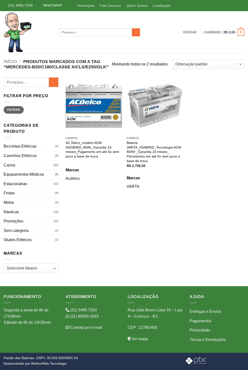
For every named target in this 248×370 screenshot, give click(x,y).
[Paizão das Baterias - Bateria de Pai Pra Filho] (28, 32)
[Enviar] (136, 32)
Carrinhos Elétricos (20, 156)
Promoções (86, 6)
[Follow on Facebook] (236, 6)
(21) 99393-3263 (84, 316)
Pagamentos (200, 321)
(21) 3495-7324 (83, 310)
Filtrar (13, 109)
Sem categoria (16, 230)
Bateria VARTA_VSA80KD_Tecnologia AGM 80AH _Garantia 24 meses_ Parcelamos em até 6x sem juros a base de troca (154, 152)
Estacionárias (15, 184)
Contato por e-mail (86, 327)
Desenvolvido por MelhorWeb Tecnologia (35, 363)
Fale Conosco (110, 6)
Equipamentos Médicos (24, 174)
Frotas (9, 193)
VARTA (133, 186)
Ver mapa (139, 339)
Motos (9, 202)
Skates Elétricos (17, 240)
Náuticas (11, 212)
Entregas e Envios (205, 311)
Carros (9, 165)
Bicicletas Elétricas (20, 146)
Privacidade (200, 330)
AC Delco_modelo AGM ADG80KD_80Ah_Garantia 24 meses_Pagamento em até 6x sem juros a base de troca (92, 149)
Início (10, 61)
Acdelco (73, 178)
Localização (162, 6)
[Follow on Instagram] (241, 6)
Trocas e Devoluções (208, 340)
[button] (190, 32)
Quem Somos (136, 6)
